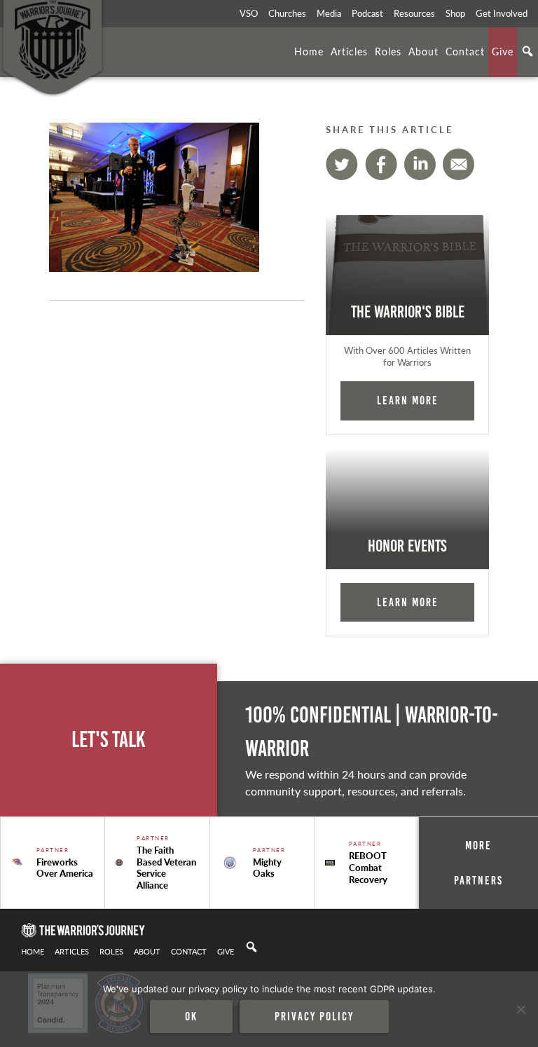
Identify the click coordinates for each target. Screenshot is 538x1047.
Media (329, 13)
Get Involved (501, 13)
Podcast (367, 13)
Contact (465, 51)
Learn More (408, 400)
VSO (249, 13)
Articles (349, 51)
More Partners (478, 863)
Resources (414, 13)
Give (502, 51)
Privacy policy (314, 1016)
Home (309, 51)
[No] (520, 1009)
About (423, 51)
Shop (455, 13)
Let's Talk (108, 739)
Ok (191, 1016)
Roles (388, 51)
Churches (287, 13)
